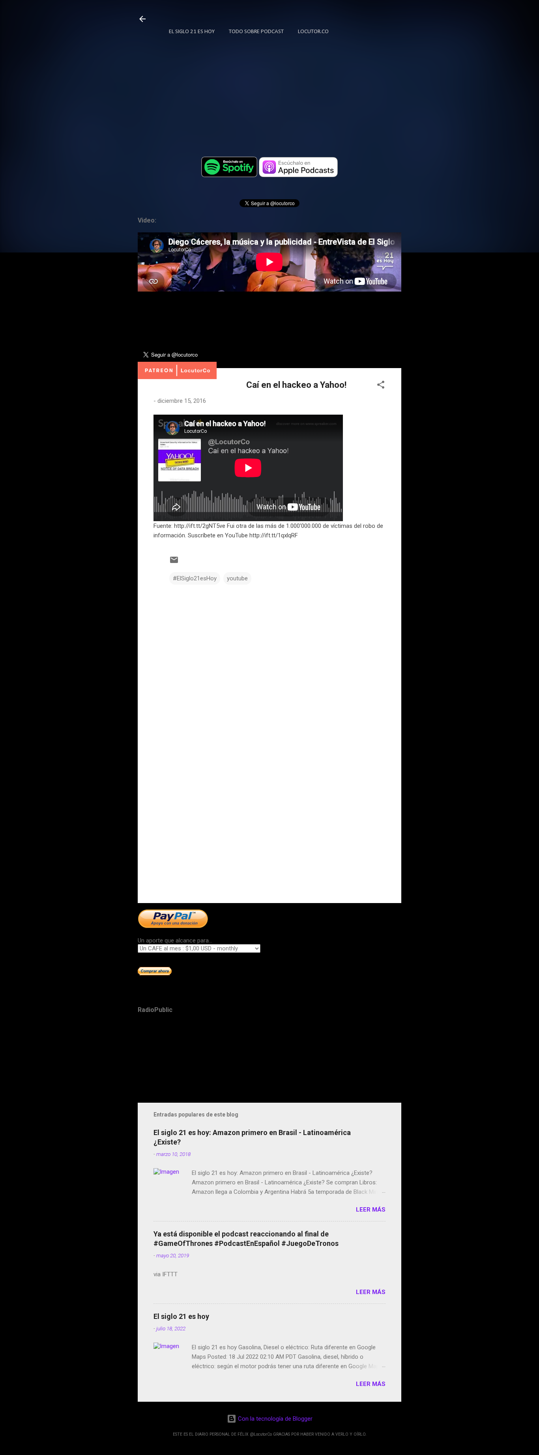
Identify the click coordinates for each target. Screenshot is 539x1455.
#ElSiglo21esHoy (195, 578)
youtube (237, 578)
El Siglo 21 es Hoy (192, 32)
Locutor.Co (313, 32)
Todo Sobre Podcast (256, 32)
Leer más (371, 1209)
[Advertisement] (269, 829)
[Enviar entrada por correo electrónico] (174, 562)
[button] (381, 386)
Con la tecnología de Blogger (274, 1418)
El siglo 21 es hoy (181, 1316)
